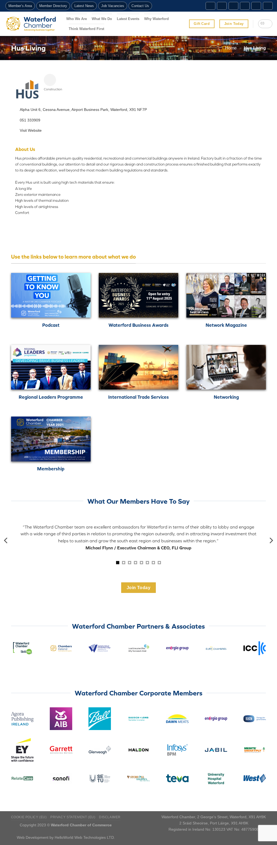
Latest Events (128, 19)
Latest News (84, 6)
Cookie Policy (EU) (29, 817)
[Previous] (6, 540)
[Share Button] (50, 80)
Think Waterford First (86, 29)
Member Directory (53, 6)
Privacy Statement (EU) (72, 817)
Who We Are (76, 19)
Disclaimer (110, 817)
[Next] (271, 540)
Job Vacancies (112, 6)
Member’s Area (20, 6)
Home (231, 48)
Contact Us (140, 6)
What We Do (102, 19)
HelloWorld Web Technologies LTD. (85, 837)
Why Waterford (156, 19)
